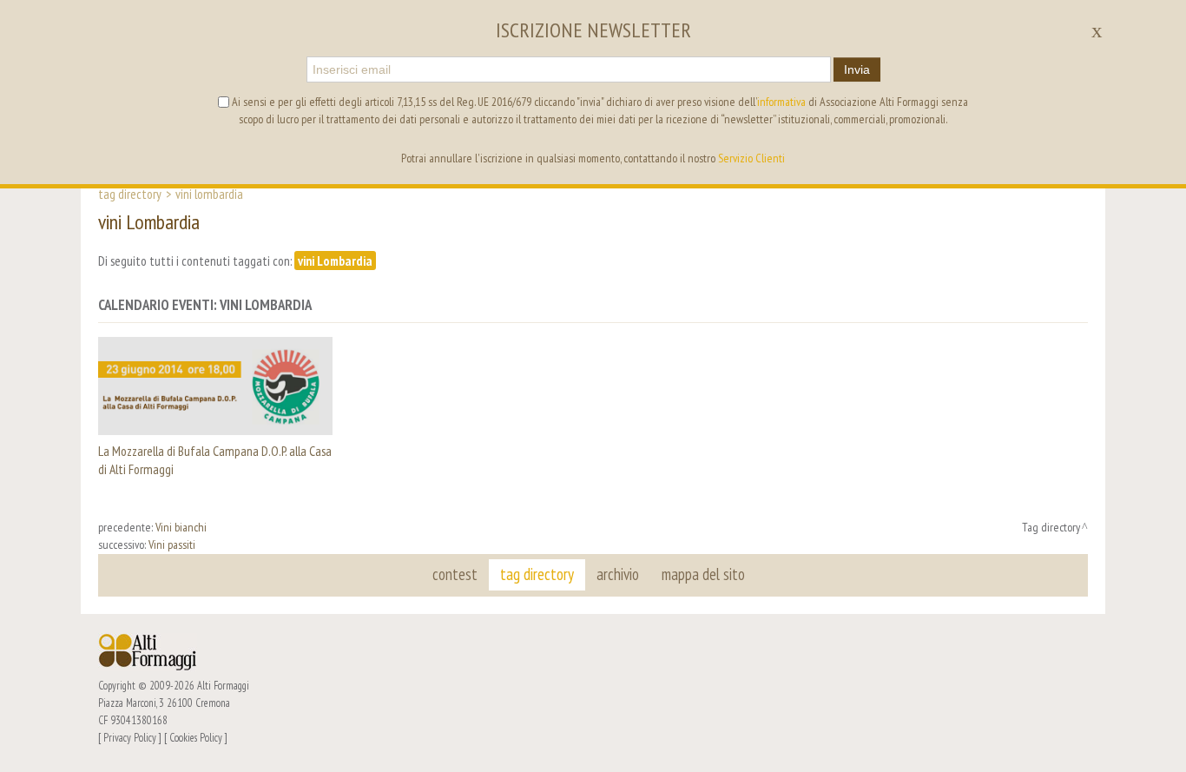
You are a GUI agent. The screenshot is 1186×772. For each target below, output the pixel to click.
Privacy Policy (129, 737)
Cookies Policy (195, 737)
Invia (857, 69)
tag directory (537, 574)
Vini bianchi (181, 527)
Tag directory (129, 193)
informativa (781, 101)
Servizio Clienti (751, 158)
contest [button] (455, 574)
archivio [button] (617, 574)
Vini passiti (171, 544)
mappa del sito (703, 574)
